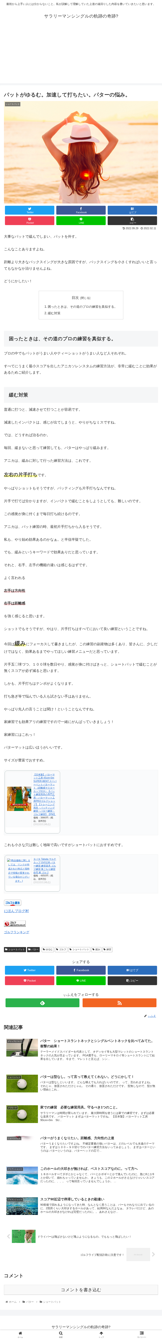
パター (35, 949)
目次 (75, 298)
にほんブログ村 (16, 911)
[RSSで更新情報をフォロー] (119, 1002)
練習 (108, 949)
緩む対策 (54, 313)
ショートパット (16, 949)
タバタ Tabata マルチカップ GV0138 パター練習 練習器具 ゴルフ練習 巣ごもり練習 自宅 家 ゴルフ (44, 866)
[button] (149, 719)
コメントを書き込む (81, 1289)
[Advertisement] (81, 55)
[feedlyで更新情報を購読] (42, 1002)
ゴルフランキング (16, 932)
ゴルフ (62, 949)
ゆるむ (49, 949)
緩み (97, 949)
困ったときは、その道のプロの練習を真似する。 (82, 306)
